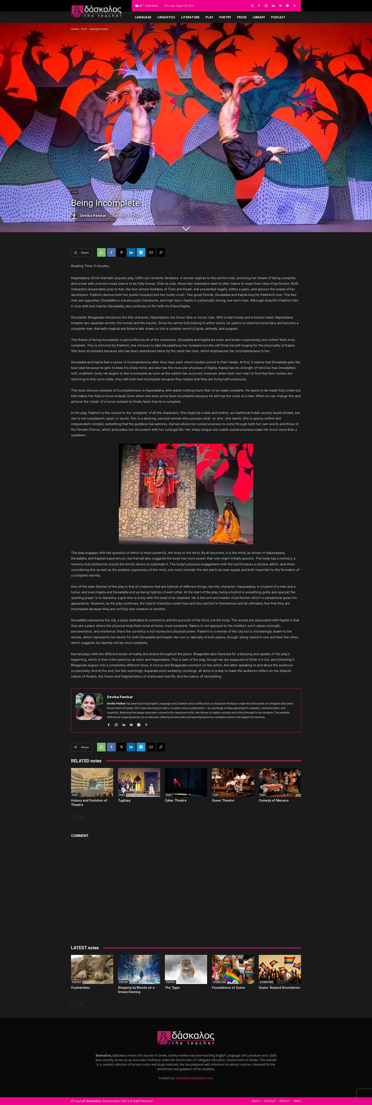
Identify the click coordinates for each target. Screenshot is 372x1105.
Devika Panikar (93, 215)
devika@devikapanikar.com (194, 1078)
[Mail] (280, 6)
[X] (294, 6)
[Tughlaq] (139, 782)
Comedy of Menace (274, 800)
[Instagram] (266, 6)
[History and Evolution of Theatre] (92, 782)
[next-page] (80, 817)
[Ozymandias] (92, 969)
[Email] (151, 252)
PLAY (209, 17)
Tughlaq (124, 800)
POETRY (225, 17)
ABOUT (255, 1101)
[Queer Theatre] (233, 782)
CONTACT (270, 1101)
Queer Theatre (223, 800)
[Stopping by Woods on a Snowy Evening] (139, 969)
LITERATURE (190, 17)
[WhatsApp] (101, 252)
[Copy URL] (161, 252)
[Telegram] (287, 6)
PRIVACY (285, 1101)
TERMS (297, 1101)
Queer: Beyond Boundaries (279, 988)
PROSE (242, 17)
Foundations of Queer (228, 988)
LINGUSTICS (166, 17)
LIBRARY (259, 17)
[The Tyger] (186, 969)
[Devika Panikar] (75, 215)
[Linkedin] (273, 6)
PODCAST (278, 17)
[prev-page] (73, 817)
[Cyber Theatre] (186, 782)
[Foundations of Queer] (233, 969)
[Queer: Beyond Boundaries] (280, 969)
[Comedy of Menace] (280, 782)
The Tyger (172, 988)
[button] (252, 5)
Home (75, 29)
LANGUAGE (143, 17)
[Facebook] (259, 6)
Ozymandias (80, 988)
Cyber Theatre (176, 800)
